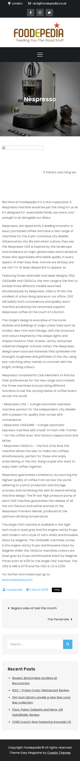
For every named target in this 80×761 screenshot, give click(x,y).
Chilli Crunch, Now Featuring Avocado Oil (41, 722)
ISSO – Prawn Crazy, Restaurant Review (40, 690)
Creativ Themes (59, 753)
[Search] (67, 644)
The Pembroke (58, 619)
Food (57, 589)
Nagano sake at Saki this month (34, 608)
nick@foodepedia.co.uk (49, 3)
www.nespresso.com (17, 579)
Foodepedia (14, 590)
